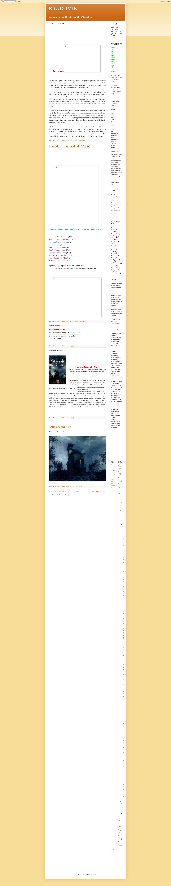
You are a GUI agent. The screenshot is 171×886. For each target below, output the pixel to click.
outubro (121, 806)
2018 (120, 473)
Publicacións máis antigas (98, 491)
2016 (120, 485)
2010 (120, 843)
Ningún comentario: (80, 140)
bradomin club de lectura (114, 471)
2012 (120, 831)
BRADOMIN (63, 9)
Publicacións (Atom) (63, 495)
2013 (120, 824)
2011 (120, 837)
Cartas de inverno (60, 427)
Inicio (77, 491)
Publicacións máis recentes (56, 491)
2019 (120, 467)
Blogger (94, 874)
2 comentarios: (79, 417)
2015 (120, 491)
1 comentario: (79, 346)
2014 (120, 818)
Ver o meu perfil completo (113, 483)
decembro (121, 501)
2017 (120, 479)
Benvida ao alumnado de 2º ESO (70, 146)
